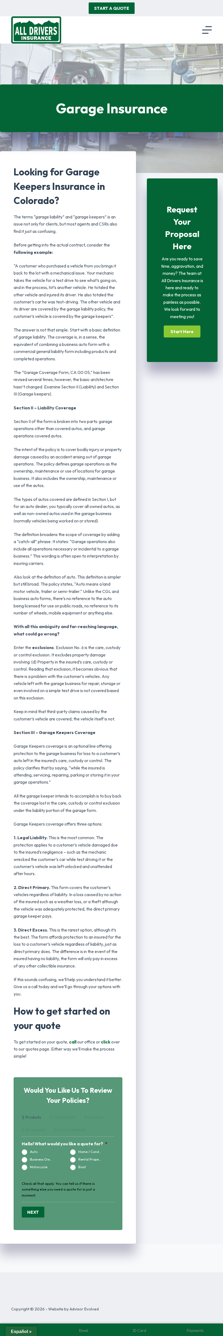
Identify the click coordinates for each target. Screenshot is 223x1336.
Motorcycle (38, 1167)
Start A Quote (111, 8)
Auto (34, 1151)
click (105, 1042)
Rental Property (90, 1159)
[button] (182, 331)
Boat (82, 1167)
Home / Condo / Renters (92, 1151)
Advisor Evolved (84, 1308)
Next (33, 1212)
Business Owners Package (44, 1159)
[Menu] (207, 30)
